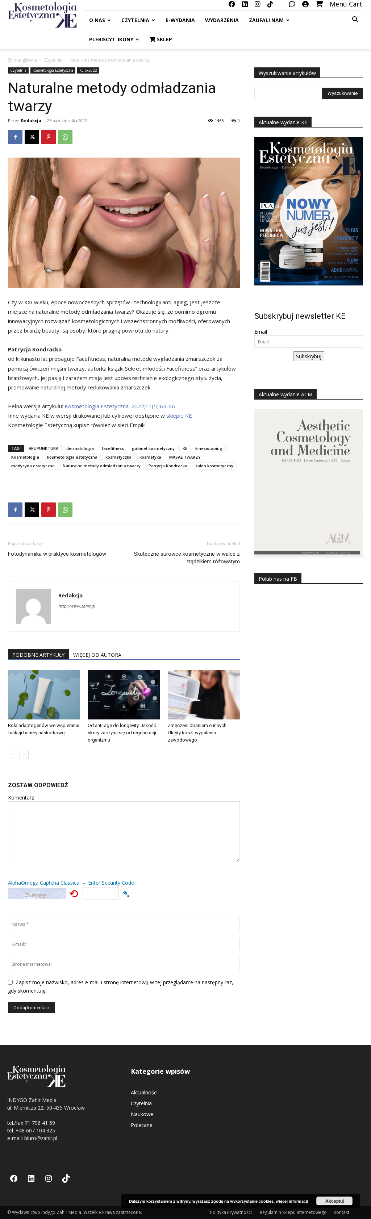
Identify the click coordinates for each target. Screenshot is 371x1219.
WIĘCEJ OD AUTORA (97, 654)
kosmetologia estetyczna (72, 457)
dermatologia (80, 448)
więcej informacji (292, 1201)
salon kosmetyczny (214, 465)
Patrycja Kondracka (168, 465)
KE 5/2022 (88, 70)
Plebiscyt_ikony (111, 39)
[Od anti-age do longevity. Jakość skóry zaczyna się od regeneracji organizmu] (124, 694)
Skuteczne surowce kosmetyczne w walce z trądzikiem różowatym (187, 558)
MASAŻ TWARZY (185, 457)
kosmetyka (150, 457)
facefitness (113, 448)
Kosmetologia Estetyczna (53, 70)
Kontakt (341, 1212)
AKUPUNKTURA (43, 448)
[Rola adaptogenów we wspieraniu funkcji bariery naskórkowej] (44, 694)
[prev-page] (12, 754)
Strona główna (22, 60)
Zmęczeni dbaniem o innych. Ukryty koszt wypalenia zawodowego (198, 733)
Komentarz (21, 797)
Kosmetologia (25, 457)
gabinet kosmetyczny (153, 448)
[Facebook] (15, 137)
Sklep (163, 39)
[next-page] (24, 754)
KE (185, 448)
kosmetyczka (118, 457)
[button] (355, 20)
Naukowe (142, 1114)
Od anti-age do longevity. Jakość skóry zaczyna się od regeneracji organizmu (122, 733)
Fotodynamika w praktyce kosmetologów (57, 554)
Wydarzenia (222, 20)
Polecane (142, 1125)
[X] (32, 137)
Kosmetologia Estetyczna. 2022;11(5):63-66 (119, 406)
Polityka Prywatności (231, 1212)
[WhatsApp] (65, 137)
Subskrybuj (308, 356)
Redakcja (31, 120)
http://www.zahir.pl (76, 606)
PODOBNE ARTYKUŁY (38, 654)
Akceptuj (334, 1201)
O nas (97, 20)
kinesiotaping (208, 448)
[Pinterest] (48, 137)
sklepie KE (179, 415)
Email (260, 331)
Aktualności (144, 1092)
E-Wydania (180, 20)
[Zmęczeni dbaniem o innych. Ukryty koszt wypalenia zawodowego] (204, 694)
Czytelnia (135, 20)
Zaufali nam (266, 20)
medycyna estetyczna (33, 465)
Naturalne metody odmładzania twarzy (102, 465)
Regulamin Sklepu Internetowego (293, 1212)
